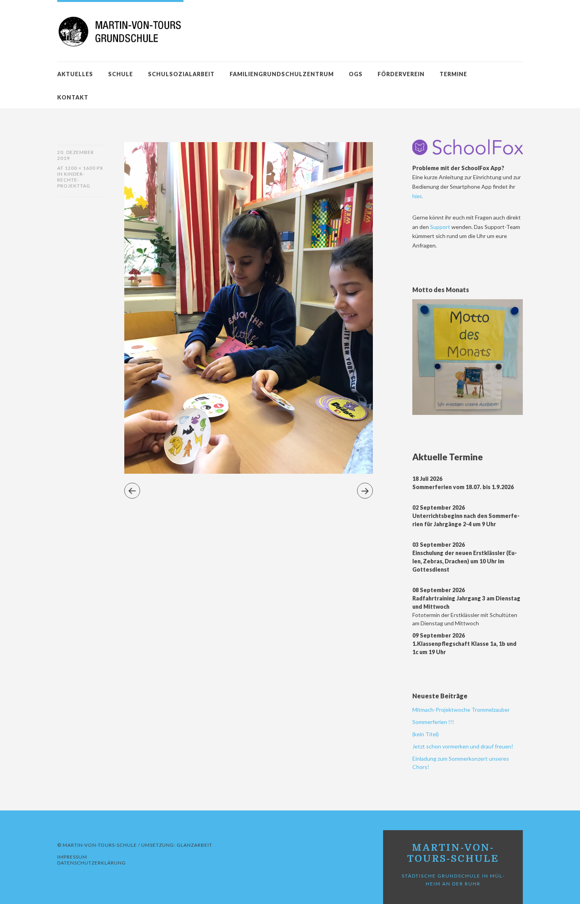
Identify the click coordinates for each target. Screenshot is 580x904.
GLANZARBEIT (194, 845)
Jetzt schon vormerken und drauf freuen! (462, 746)
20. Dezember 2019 (75, 155)
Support (440, 226)
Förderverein (401, 74)
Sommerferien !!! (433, 721)
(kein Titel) (425, 734)
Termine (453, 74)
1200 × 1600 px (84, 168)
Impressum (72, 857)
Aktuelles (75, 74)
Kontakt (72, 97)
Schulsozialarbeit (181, 74)
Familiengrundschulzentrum (282, 74)
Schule (120, 74)
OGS (356, 74)
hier (416, 196)
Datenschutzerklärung (91, 863)
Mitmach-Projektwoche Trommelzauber (461, 709)
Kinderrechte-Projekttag (73, 180)
